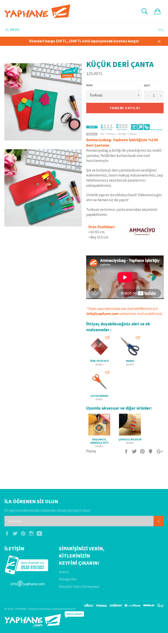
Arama (64, 572)
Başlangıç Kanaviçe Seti (99, 441)
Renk (89, 85)
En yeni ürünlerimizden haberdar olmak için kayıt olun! (47, 510)
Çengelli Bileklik (130, 439)
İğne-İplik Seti (99, 360)
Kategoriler (68, 579)
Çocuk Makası (99, 395)
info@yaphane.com (102, 313)
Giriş (161, 29)
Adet (147, 85)
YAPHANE (20, 609)
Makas (130, 360)
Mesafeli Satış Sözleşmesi (79, 586)
